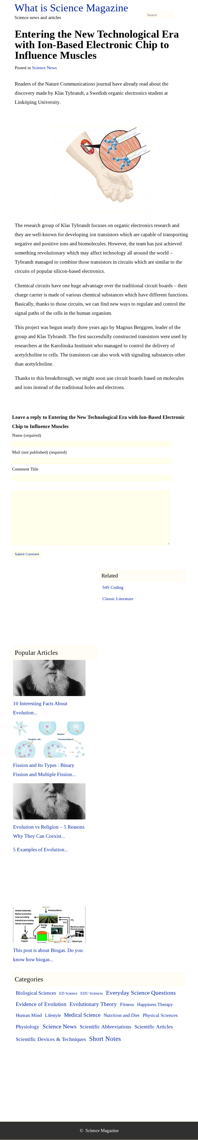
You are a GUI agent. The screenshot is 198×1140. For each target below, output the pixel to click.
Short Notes (105, 1038)
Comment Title (25, 469)
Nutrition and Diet (122, 1015)
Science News (44, 67)
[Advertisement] (55, 612)
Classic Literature (117, 598)
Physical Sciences (160, 1015)
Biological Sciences (36, 993)
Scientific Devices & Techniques (51, 1039)
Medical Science (82, 1015)
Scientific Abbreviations (105, 1027)
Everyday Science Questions (141, 992)
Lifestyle (53, 1015)
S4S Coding (112, 587)
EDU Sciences (91, 993)
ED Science (68, 993)
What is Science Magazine (71, 8)
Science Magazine (102, 1130)
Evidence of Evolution (41, 1004)
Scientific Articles (153, 1027)
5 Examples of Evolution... (40, 849)
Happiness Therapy (155, 1004)
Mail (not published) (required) (39, 452)
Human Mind (29, 1015)
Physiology (27, 1027)
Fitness (127, 1004)
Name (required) (26, 435)
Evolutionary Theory (93, 1004)
